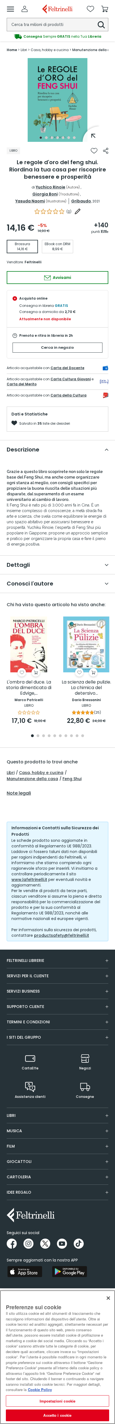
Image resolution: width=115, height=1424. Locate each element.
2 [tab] (46, 138)
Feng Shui (72, 779)
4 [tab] (57, 138)
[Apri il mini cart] (105, 9)
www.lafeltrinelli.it (29, 879)
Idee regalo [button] (19, 1192)
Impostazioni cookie (57, 1401)
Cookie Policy (40, 1389)
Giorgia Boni (45, 194)
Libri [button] (11, 1115)
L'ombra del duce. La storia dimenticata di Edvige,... (28, 687)
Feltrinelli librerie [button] (25, 960)
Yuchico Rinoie (50, 187)
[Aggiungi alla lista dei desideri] (94, 151)
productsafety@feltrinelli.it (61, 935)
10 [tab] (82, 736)
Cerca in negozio (57, 347)
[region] (57, 1357)
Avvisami (61, 277)
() (68, 211)
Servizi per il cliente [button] (28, 976)
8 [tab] (71, 736)
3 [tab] (52, 138)
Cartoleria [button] (19, 1177)
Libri (11, 772)
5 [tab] (63, 138)
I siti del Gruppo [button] (24, 1037)
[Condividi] (105, 150)
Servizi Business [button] (23, 991)
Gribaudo (81, 201)
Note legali (19, 793)
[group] (57, 36)
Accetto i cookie (57, 1415)
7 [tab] (74, 138)
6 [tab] (69, 138)
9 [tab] (77, 736)
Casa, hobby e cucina (41, 772)
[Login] (25, 8)
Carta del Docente (67, 367)
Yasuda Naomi (30, 201)
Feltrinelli (33, 262)
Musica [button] (14, 1131)
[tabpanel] (57, 100)
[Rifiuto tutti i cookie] (108, 1298)
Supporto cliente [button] (25, 1006)
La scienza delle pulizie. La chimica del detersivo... (86, 687)
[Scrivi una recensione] (77, 211)
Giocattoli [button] (19, 1161)
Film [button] (11, 1146)
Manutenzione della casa (32, 779)
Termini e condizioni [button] (28, 1022)
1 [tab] (41, 138)
